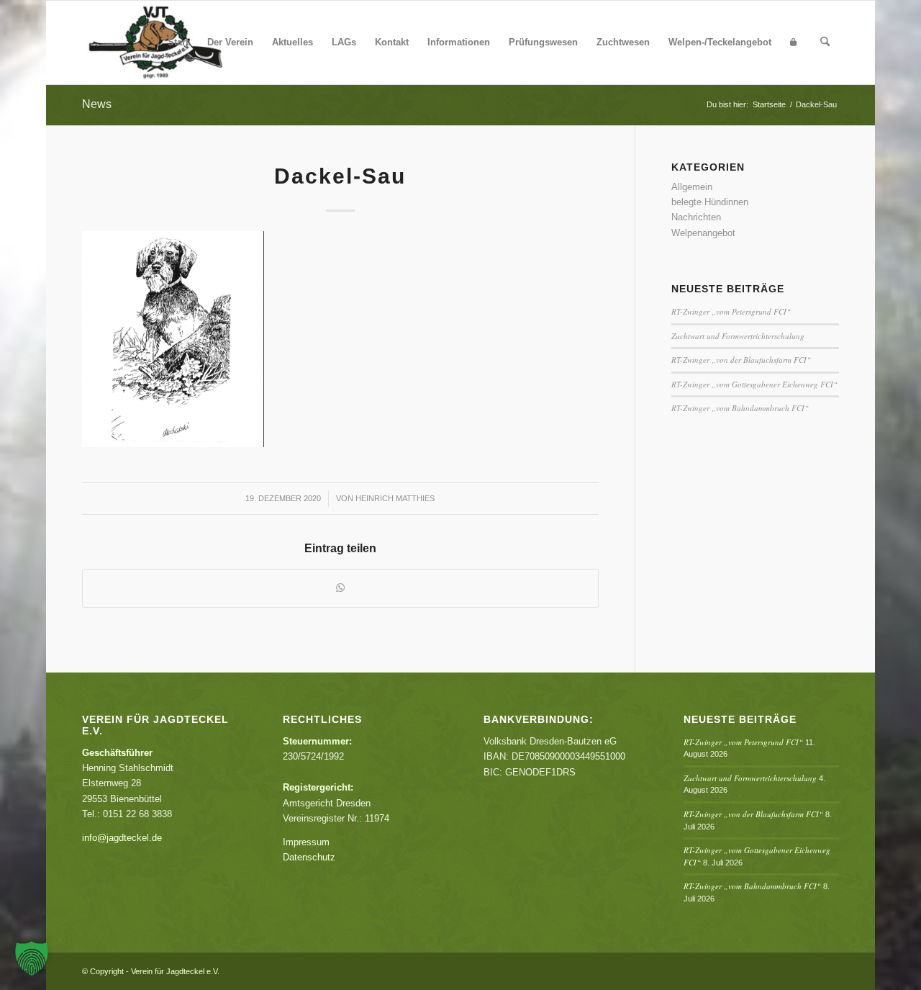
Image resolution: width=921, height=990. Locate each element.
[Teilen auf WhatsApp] (340, 588)
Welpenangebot (703, 233)
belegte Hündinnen (709, 202)
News (97, 104)
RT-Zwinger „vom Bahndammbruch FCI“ (740, 407)
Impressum (306, 842)
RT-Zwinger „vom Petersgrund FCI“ (731, 311)
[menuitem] (178, 42)
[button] (31, 958)
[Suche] (825, 42)
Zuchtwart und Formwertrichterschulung (737, 335)
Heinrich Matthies (395, 498)
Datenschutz (309, 857)
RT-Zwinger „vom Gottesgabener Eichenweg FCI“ (754, 384)
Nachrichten (696, 217)
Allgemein (691, 186)
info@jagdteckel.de (122, 837)
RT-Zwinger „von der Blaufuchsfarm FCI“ (741, 359)
